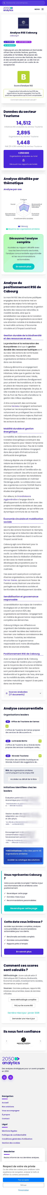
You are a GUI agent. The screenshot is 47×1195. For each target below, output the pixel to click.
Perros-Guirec (10, 580)
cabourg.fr (14, 35)
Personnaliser (23, 1190)
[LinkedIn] (4, 1077)
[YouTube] (10, 1077)
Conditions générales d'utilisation (17, 1139)
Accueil (5, 1102)
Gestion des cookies (11, 1143)
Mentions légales (9, 1131)
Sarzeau (15, 406)
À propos (6, 1114)
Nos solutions (8, 1106)
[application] (23, 209)
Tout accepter (23, 1180)
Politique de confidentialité (14, 1135)
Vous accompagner (11, 1110)
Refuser (23, 1185)
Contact (6, 1118)
